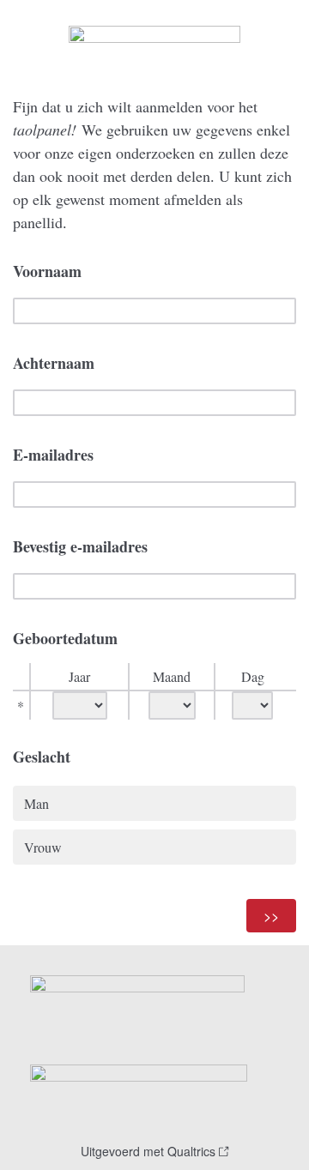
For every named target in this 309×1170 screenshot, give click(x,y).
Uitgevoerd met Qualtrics (148, 1151)
